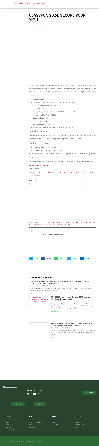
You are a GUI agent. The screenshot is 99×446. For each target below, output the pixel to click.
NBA (30, 173)
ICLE (35, 173)
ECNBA (76, 173)
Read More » (32, 294)
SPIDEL (60, 173)
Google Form (44, 121)
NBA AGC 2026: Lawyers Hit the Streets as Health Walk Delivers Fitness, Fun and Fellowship (72, 325)
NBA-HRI (37, 176)
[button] (62, 4)
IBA (89, 173)
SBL (44, 173)
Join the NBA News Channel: (39, 165)
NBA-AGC (83, 173)
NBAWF (70, 173)
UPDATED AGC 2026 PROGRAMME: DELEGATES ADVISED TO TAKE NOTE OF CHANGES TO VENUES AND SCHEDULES (59, 283)
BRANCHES (52, 173)
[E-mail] (32, 246)
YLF (65, 173)
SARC (40, 173)
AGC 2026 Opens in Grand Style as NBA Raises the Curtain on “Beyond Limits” (71, 298)
